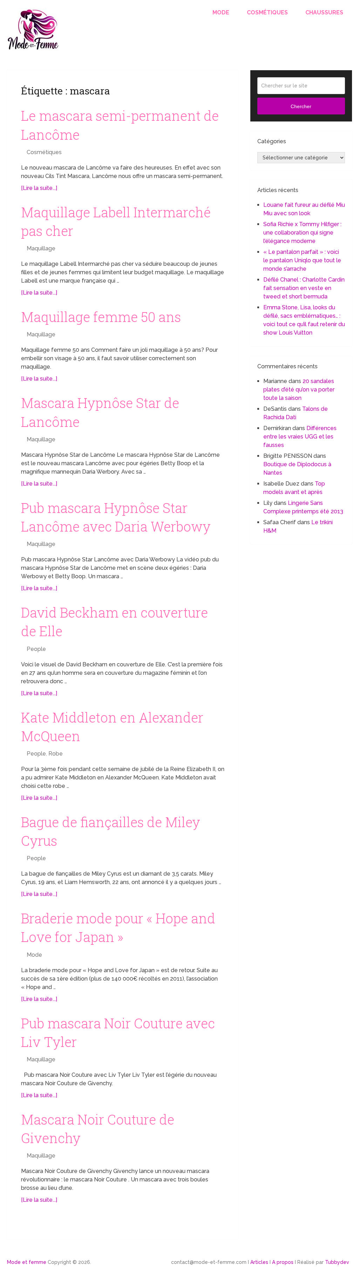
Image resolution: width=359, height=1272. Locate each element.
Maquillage (41, 248)
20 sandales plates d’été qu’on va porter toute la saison (298, 389)
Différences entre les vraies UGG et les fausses (300, 436)
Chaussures (324, 12)
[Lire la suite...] (39, 188)
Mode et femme (26, 1262)
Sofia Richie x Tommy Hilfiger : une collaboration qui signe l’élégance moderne (302, 232)
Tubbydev (337, 1262)
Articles (259, 1262)
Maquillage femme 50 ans (101, 316)
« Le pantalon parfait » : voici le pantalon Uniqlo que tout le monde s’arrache (302, 260)
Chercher (301, 106)
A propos (282, 1262)
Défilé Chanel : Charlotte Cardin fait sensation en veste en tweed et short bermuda (304, 288)
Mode (220, 12)
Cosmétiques (267, 12)
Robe (55, 753)
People (36, 649)
